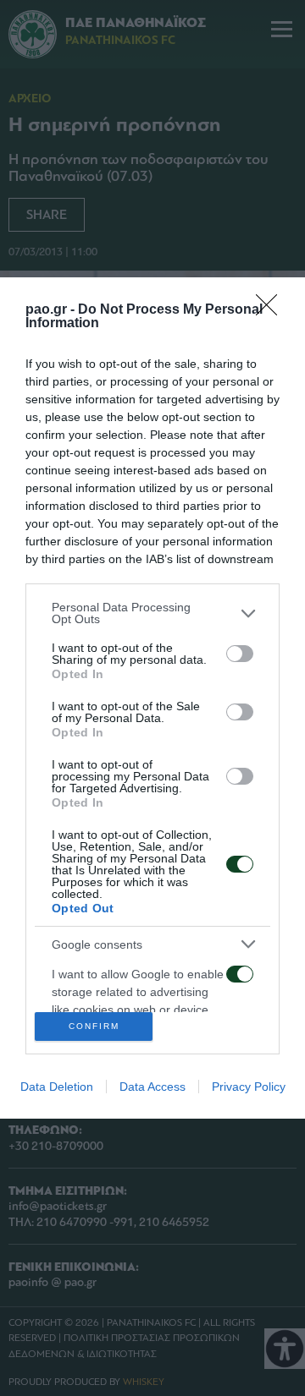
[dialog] (152, 697)
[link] (272, 310)
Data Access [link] (152, 1086)
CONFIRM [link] (94, 1026)
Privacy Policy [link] (249, 1086)
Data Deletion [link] (56, 1086)
